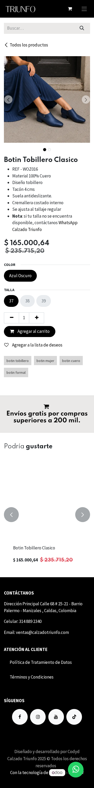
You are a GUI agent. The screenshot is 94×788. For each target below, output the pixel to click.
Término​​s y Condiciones (32, 677)
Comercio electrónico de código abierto (47, 779)
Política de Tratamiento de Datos (41, 662)
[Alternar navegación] (84, 9)
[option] (47, 515)
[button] (8, 99)
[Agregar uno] (36, 317)
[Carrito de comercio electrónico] (70, 8)
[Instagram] (38, 717)
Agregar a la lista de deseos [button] (36, 345)
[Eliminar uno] (11, 317)
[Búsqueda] (82, 28)
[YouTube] (56, 717)
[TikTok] (74, 717)
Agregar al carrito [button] (33, 331)
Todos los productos (29, 45)
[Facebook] (20, 717)
